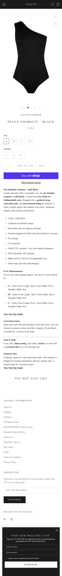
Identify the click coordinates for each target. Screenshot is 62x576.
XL (30, 141)
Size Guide (8, 447)
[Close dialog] (57, 530)
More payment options (31, 182)
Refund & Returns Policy (14, 432)
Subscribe (14, 500)
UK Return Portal (11, 422)
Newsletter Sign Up (12, 442)
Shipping (7, 412)
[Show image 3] (34, 107)
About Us (8, 407)
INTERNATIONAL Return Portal (18, 427)
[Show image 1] (28, 107)
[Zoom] (55, 16)
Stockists (7, 417)
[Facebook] (5, 519)
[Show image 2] (31, 107)
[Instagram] (12, 519)
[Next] (39, 107)
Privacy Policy (10, 462)
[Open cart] (58, 4)
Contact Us (8, 437)
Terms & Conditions (12, 457)
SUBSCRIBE (31, 564)
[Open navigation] (4, 4)
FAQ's (6, 452)
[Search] (52, 4)
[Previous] (22, 107)
